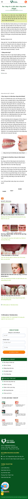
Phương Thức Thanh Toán (7, 475)
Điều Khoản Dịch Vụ (5, 470)
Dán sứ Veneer (7, 365)
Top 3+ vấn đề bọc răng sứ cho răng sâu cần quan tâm (7, 406)
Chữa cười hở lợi (7, 393)
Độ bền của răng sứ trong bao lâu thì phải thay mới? (7, 414)
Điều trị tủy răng (8, 384)
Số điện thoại (6, 339)
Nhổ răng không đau (8, 390)
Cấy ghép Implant (8, 371)
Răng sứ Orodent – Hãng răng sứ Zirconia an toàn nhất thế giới (20, 424)
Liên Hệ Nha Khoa (5, 467)
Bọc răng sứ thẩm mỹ (9, 362)
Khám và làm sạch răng (9, 387)
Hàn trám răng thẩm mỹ (9, 381)
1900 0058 (7, 447)
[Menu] (2, 2)
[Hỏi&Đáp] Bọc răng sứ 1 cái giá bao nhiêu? (20, 405)
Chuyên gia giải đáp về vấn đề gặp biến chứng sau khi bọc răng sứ (7, 424)
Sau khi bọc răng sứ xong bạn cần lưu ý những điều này (20, 415)
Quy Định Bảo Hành (5, 472)
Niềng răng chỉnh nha (9, 368)
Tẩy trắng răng (7, 374)
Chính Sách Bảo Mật (6, 477)
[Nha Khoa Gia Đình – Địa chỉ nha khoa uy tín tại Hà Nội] (14, 1)
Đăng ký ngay (14, 352)
